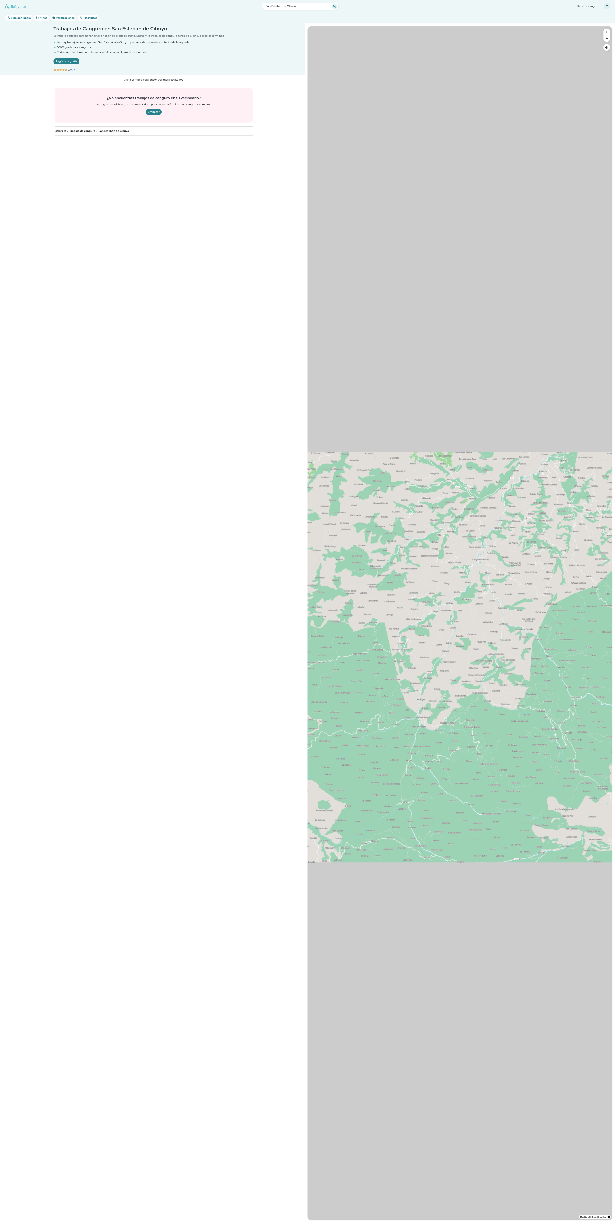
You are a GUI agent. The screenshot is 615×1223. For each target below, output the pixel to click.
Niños (43, 17)
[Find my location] (606, 47)
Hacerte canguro (588, 6)
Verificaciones (64, 17)
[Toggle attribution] (609, 1217)
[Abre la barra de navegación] (607, 6)
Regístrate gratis (66, 61)
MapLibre (584, 1216)
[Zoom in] (606, 32)
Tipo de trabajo (20, 17)
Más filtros (90, 17)
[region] (460, 623)
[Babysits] (15, 6)
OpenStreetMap (599, 1216)
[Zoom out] (606, 38)
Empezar (154, 111)
